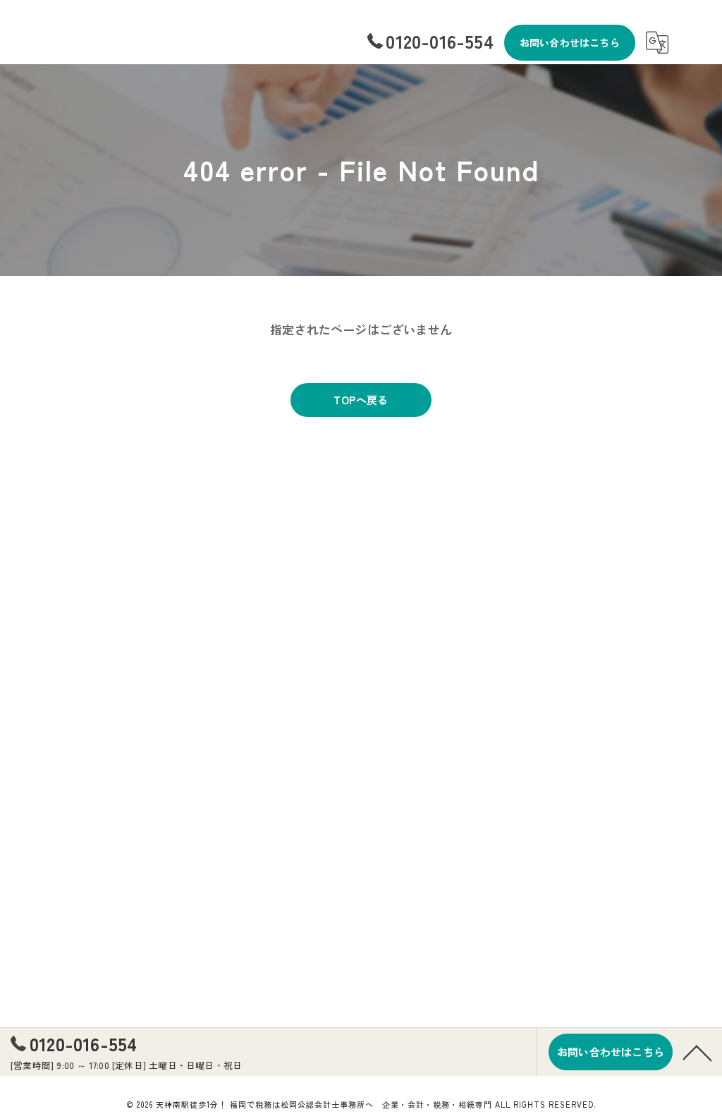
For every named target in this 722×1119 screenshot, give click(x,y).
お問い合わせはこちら (570, 42)
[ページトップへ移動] (697, 1052)
